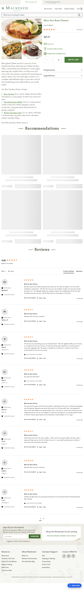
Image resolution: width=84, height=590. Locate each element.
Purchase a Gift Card (8, 559)
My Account (5, 556)
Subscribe (35, 536)
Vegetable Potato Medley (13, 102)
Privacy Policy (46, 561)
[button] (3, 9)
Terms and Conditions (22, 541)
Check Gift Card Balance (9, 561)
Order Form (5, 567)
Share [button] (44, 298)
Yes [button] (37, 298)
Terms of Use (46, 564)
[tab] (68, 271)
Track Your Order (7, 570)
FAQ (43, 556)
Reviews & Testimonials (29, 559)
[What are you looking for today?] (79, 15)
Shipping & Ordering (48, 559)
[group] (12, 260)
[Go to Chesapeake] (53, 2)
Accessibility (46, 567)
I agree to (18, 541)
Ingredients (49, 76)
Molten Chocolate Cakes (13, 113)
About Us (25, 556)
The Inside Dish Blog (28, 561)
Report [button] (40, 298)
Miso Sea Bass (9, 94)
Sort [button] (3, 271)
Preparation (49, 70)
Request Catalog (7, 564)
